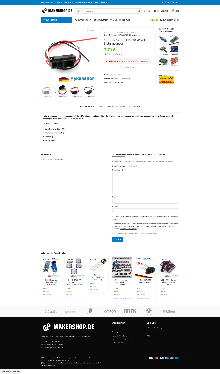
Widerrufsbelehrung (154, 328)
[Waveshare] (70, 311)
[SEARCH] (139, 11)
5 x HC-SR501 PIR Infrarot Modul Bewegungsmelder (74, 282)
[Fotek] (130, 311)
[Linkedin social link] (175, 2)
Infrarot (116, 79)
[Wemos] (51, 311)
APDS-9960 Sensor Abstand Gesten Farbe (168, 282)
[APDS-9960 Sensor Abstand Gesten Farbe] (169, 267)
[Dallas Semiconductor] (169, 311)
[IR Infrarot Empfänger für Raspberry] (98, 264)
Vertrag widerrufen (11, 371)
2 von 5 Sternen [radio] (131, 166)
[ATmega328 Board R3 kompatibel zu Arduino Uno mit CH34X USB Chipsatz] (174, 50)
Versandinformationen (120, 336)
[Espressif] (149, 311)
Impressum (151, 340)
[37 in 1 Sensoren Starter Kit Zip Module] (122, 267)
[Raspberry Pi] (90, 311)
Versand (119, 54)
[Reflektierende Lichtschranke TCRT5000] (51, 267)
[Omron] (110, 311)
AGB (148, 336)
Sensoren (119, 32)
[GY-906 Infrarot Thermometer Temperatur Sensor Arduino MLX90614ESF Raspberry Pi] (163, 50)
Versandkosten (75, 357)
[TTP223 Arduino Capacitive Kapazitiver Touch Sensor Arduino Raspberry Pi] (174, 61)
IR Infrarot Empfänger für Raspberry (98, 277)
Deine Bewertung (119, 166)
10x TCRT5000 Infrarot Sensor (145, 281)
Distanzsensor (131, 32)
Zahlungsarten (117, 332)
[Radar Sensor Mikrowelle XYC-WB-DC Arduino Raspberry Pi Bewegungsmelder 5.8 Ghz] (163, 61)
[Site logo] (57, 11)
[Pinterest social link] (172, 2)
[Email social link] (169, 2)
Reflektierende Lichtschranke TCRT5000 (51, 282)
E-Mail (115, 206)
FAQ (113, 328)
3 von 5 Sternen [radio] (133, 166)
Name (115, 197)
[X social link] (165, 2)
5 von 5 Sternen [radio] (136, 166)
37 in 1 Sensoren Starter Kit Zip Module (121, 282)
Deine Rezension (119, 170)
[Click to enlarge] (46, 78)
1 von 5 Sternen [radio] (129, 166)
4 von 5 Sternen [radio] (135, 166)
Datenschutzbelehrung (128, 229)
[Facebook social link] (162, 2)
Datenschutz (151, 332)
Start (106, 32)
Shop (112, 32)
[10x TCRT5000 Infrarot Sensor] (145, 267)
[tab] (87, 105)
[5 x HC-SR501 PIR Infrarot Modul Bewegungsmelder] (75, 267)
